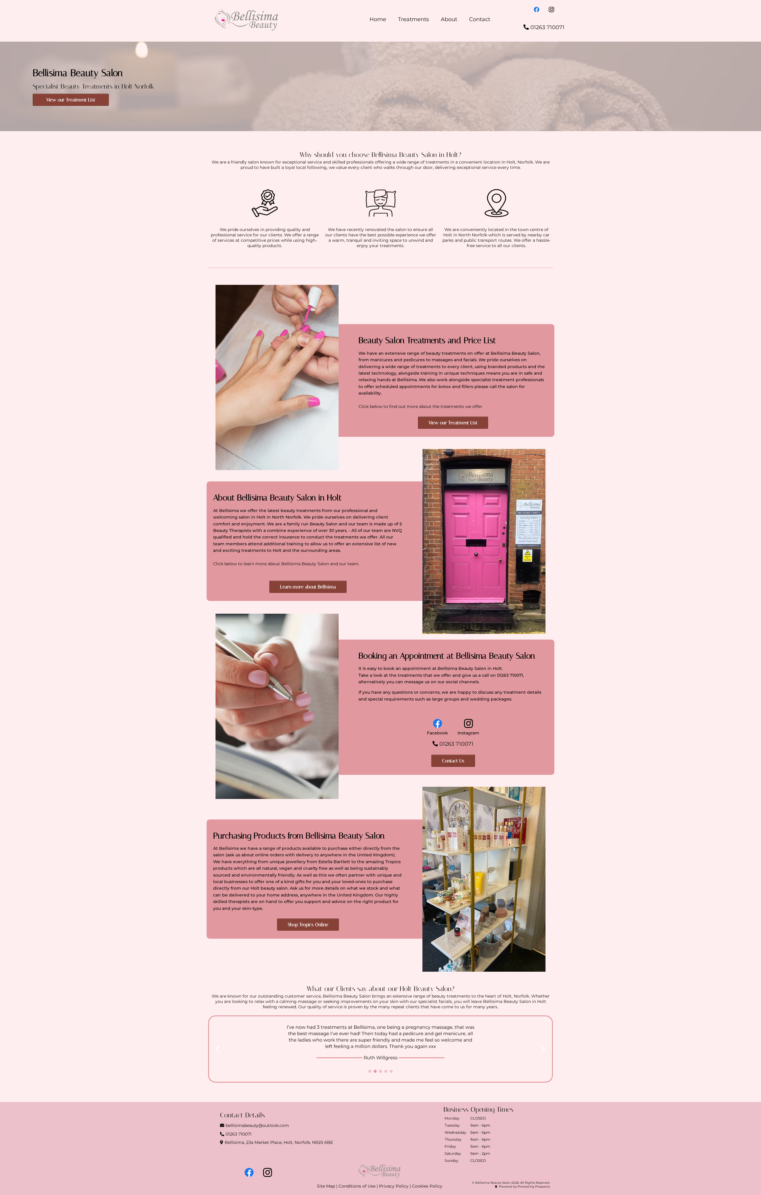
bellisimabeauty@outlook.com (257, 1125)
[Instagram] (551, 9)
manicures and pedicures (398, 359)
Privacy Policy (393, 1186)
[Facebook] (536, 9)
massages (442, 359)
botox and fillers (455, 386)
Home (378, 19)
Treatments (413, 19)
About (449, 19)
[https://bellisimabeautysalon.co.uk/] (246, 19)
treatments (428, 366)
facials (470, 359)
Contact (479, 19)
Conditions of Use (357, 1186)
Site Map (326, 1186)
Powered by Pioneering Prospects (524, 1186)
